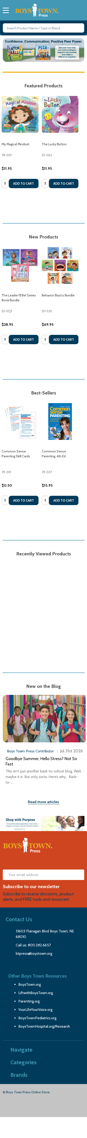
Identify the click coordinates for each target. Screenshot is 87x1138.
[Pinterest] (34, 861)
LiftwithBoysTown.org (35, 993)
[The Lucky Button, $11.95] (60, 114)
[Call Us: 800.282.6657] (73, 9)
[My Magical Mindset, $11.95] (20, 114)
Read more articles (43, 802)
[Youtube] (46, 861)
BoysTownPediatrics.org (37, 1018)
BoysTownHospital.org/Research (44, 1026)
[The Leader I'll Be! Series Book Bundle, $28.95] (20, 265)
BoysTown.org (29, 984)
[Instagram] (59, 861)
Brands (19, 1074)
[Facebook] (21, 861)
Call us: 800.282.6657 (33, 945)
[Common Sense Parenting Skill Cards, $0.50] (20, 421)
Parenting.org (29, 1001)
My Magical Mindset (15, 144)
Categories (23, 1062)
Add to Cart (23, 183)
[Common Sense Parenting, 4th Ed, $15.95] (60, 421)
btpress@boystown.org (34, 953)
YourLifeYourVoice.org (35, 1009)
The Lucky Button (54, 144)
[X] (9, 861)
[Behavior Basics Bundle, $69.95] (60, 265)
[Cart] (82, 9)
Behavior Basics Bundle (58, 295)
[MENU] (6, 10)
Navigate (21, 1049)
